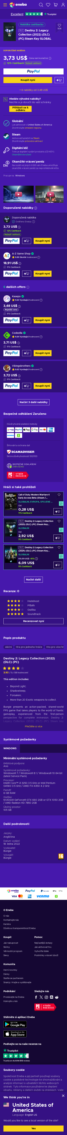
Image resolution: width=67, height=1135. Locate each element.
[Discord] (51, 997)
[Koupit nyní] (33, 71)
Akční (8, 647)
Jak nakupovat (10, 943)
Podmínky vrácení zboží (46, 955)
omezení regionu (33, 128)
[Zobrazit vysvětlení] (38, 257)
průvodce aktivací (34, 141)
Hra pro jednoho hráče (29, 647)
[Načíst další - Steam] (6, 136)
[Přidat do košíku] (59, 80)
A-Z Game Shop (21, 254)
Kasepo (16, 296)
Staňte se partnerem (13, 978)
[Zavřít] (63, 1095)
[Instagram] (46, 997)
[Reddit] (56, 997)
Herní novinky (10, 970)
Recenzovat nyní (33, 621)
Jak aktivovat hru (42, 947)
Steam (36, 138)
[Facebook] (36, 997)
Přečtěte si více (33, 726)
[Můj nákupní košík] (55, 4)
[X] (41, 997)
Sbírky (6, 947)
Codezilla (17, 333)
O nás (6, 916)
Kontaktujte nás (11, 920)
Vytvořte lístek (41, 951)
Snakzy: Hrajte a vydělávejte (17, 982)
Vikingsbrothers (21, 366)
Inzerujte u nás (10, 1001)
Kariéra (7, 924)
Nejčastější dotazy (43, 943)
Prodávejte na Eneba (13, 997)
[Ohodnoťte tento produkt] (14, 668)
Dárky (6, 974)
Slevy (6, 955)
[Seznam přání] (48, 4)
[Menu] (4, 4)
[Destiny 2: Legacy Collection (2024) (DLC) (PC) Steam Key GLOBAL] (33, 557)
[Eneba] (18, 4)
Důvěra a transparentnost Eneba (19, 928)
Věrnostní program (12, 951)
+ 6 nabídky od (33, 90)
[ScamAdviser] (20, 452)
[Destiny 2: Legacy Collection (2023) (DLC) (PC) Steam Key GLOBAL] (33, 530)
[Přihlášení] (63, 4)
